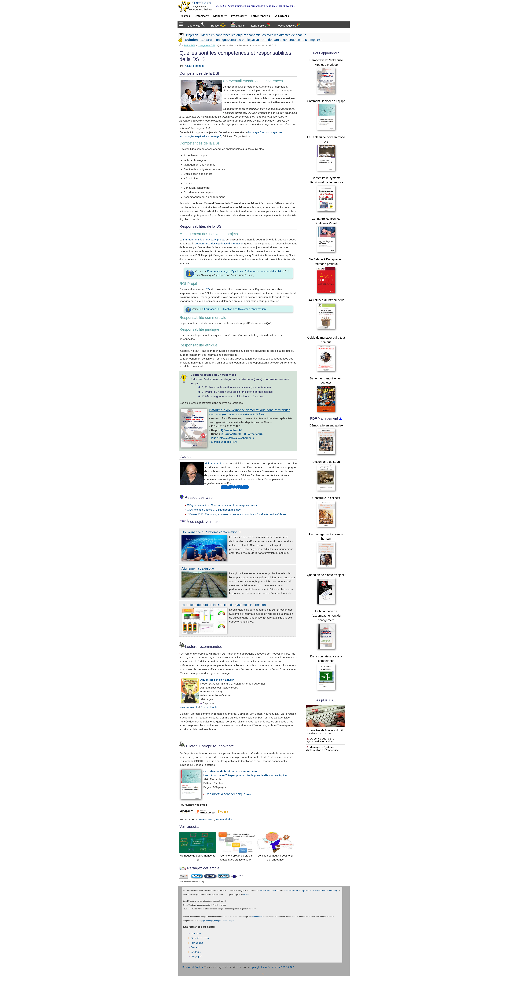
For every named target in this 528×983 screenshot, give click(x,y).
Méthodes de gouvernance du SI (197, 857)
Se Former (281, 16)
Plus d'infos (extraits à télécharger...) (232, 438)
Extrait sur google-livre (224, 441)
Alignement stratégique (198, 568)
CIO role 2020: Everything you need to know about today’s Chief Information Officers (236, 514)
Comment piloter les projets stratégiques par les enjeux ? (236, 857)
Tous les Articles (287, 25)
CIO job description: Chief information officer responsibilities (222, 505)
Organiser (202, 16)
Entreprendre (260, 16)
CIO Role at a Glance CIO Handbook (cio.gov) (214, 509)
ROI (208, 289)
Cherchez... (194, 25)
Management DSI (206, 45)
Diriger (185, 16)
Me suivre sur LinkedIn (234, 487)
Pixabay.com (257, 917)
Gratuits (240, 25)
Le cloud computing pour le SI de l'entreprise (275, 857)
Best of (215, 25)
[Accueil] (180, 44)
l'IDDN (246, 894)
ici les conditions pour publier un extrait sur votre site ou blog (310, 890)
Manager (220, 16)
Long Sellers (259, 25)
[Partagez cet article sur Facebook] (210, 877)
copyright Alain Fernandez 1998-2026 (271, 967)
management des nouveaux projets (204, 239)
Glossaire (196, 933)
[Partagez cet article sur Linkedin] (223, 877)
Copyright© (196, 956)
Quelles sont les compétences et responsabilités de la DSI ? (246, 45)
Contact (195, 947)
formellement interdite (269, 890)
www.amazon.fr (188, 707)
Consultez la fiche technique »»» (228, 794)
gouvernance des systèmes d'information (219, 243)
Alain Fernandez (194, 65)
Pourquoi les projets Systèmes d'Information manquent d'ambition (245, 271)
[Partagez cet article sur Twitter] (197, 877)
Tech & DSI (189, 45)
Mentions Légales (192, 967)
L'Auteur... (196, 952)
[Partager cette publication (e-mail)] (183, 877)
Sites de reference (200, 938)
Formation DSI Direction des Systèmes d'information (235, 309)
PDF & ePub (206, 819)
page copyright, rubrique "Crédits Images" (218, 921)
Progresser (239, 16)
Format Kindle (209, 707)
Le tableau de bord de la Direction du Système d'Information (224, 605)
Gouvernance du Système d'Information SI (211, 532)
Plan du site (197, 942)
